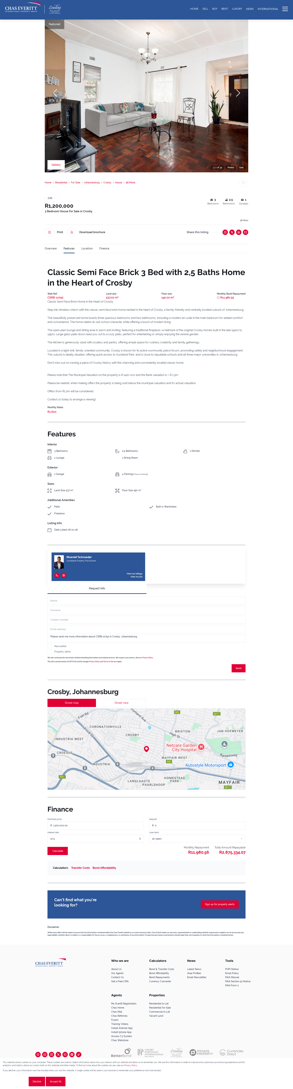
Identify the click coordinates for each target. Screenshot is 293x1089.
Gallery (56, 164)
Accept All (55, 1081)
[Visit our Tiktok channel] (78, 1054)
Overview (51, 248)
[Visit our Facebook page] (38, 1054)
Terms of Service (110, 662)
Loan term (154, 832)
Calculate (57, 851)
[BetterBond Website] (121, 1052)
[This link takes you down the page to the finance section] (218, 297)
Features (69, 248)
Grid (241, 167)
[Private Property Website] (201, 1052)
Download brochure (92, 232)
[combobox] (201, 839)
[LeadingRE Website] (176, 1052)
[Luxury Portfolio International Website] (150, 1052)
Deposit (153, 819)
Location (87, 248)
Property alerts (62, 651)
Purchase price (54, 819)
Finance (104, 248)
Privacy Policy (147, 658)
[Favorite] (243, 182)
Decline (37, 1081)
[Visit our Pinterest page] (72, 1054)
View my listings (134, 574)
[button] (55, 93)
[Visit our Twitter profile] (58, 1054)
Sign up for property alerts (220, 904)
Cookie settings (15, 1081)
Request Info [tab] (97, 588)
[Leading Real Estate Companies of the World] (55, 9)
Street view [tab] (122, 702)
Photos (231, 167)
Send (238, 668)
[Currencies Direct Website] (231, 1052)
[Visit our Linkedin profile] (44, 1054)
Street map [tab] (72, 702)
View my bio (136, 577)
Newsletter (60, 646)
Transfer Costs (80, 867)
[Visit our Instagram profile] (51, 1054)
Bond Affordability (104, 867)
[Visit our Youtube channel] (65, 1054)
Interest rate (53, 832)
